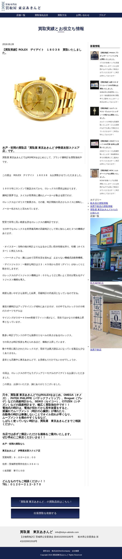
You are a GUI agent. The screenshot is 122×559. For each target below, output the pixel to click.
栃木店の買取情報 (99, 203)
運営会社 (46, 551)
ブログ (102, 15)
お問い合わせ (82, 15)
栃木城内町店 (97, 283)
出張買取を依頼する (45, 513)
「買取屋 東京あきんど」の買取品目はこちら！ (45, 501)
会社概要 (75, 551)
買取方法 (62, 15)
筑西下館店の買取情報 (101, 206)
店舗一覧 (20, 15)
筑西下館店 (95, 350)
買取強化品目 (41, 15)
